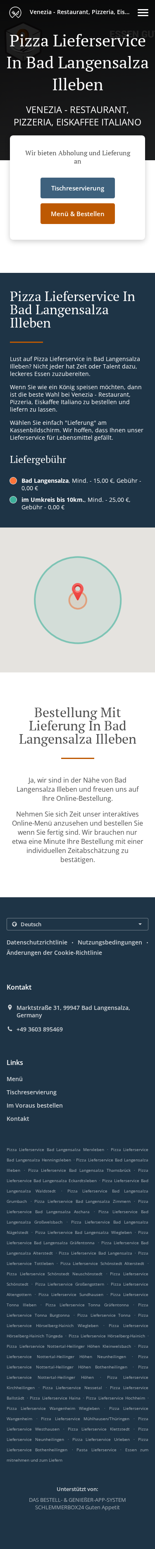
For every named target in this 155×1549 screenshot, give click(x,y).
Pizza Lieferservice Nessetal (72, 1387)
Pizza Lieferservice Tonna (104, 1315)
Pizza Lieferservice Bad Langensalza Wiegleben (83, 1232)
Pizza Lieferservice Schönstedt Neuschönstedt (55, 1274)
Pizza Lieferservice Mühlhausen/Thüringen (85, 1418)
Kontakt (18, 1119)
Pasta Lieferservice (98, 1450)
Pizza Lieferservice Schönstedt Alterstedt (102, 1263)
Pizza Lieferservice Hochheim (115, 1398)
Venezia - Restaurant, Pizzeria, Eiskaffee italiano (83, 12)
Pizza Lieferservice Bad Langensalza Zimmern (82, 1201)
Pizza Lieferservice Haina (55, 1398)
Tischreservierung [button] (77, 188)
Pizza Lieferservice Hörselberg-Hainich (107, 1336)
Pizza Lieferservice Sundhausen (70, 1294)
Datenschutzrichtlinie (37, 942)
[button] (143, 12)
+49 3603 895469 (40, 1029)
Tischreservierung (32, 1092)
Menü (15, 1079)
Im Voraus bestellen (35, 1105)
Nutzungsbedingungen (110, 942)
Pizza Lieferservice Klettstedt (98, 1429)
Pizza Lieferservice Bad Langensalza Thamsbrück (79, 1170)
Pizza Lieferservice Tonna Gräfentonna (87, 1305)
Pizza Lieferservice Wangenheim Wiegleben (53, 1408)
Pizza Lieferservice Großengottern (69, 1284)
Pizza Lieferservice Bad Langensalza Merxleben (55, 1149)
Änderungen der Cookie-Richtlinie (54, 952)
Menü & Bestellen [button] (78, 214)
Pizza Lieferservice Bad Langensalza (95, 1253)
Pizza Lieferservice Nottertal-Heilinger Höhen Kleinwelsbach (69, 1346)
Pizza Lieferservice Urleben (101, 1439)
